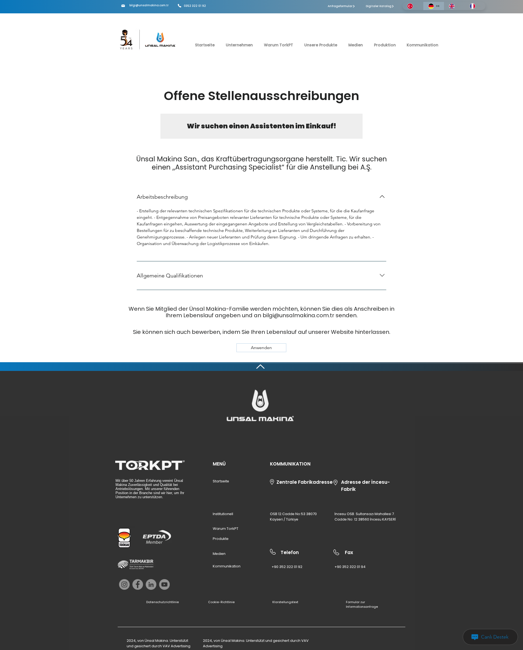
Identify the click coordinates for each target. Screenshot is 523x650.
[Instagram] (124, 584)
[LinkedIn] (151, 584)
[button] (261, 347)
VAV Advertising (176, 646)
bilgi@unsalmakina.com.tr (149, 5)
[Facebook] (137, 584)
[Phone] (179, 5)
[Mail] (123, 5)
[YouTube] (164, 584)
